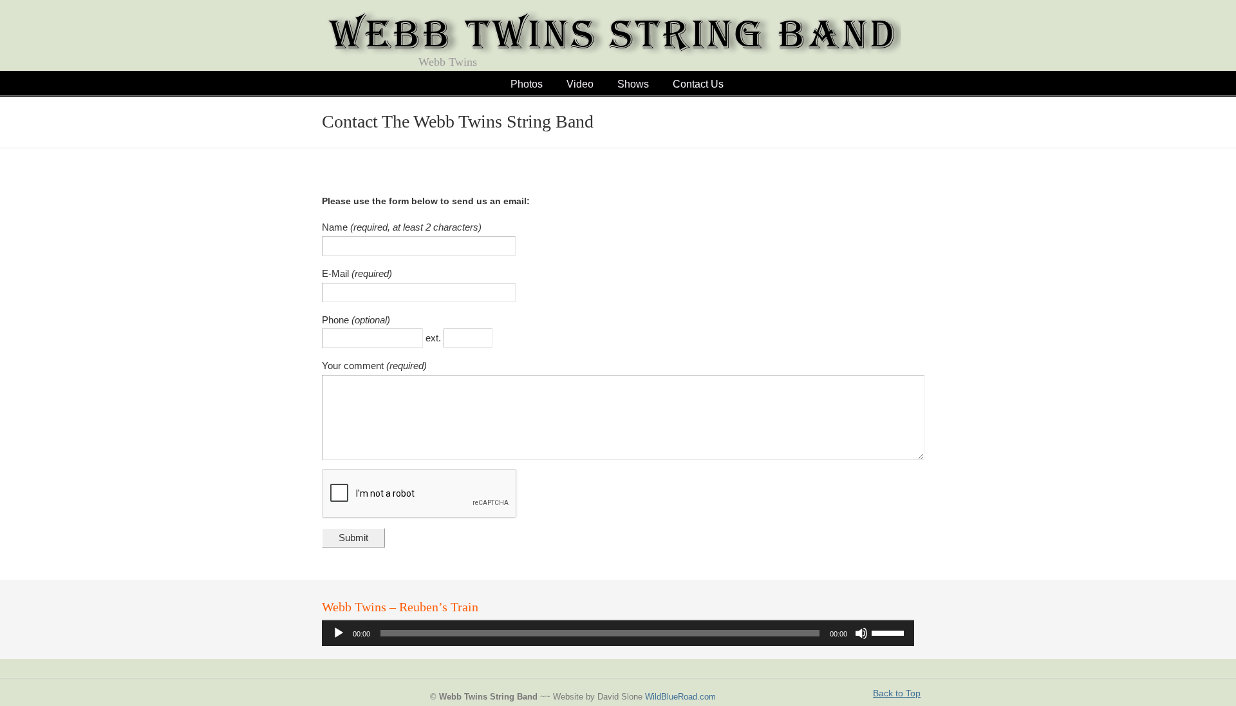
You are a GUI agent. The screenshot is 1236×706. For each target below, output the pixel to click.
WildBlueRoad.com (680, 696)
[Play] (338, 633)
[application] (618, 633)
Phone (336, 319)
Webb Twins (611, 36)
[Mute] (861, 633)
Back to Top (897, 693)
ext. (435, 337)
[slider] (890, 632)
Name (336, 227)
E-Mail (336, 273)
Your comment (354, 365)
